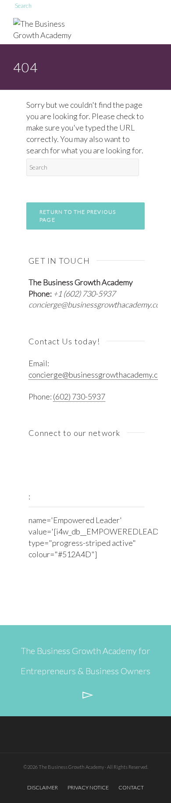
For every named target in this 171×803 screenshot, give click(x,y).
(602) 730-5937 (79, 396)
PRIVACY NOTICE (88, 787)
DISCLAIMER (42, 787)
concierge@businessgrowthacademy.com (97, 304)
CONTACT (131, 787)
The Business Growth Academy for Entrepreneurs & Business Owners (85, 660)
